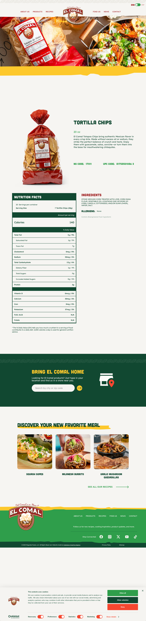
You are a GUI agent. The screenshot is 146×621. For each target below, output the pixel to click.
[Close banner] (142, 590)
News (106, 12)
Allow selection (122, 600)
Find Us (96, 12)
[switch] (61, 616)
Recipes (49, 12)
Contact (116, 12)
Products (37, 12)
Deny (123, 607)
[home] (73, 14)
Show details (111, 617)
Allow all (122, 593)
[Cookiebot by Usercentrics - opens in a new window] (13, 616)
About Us (24, 12)
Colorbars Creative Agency (72, 545)
